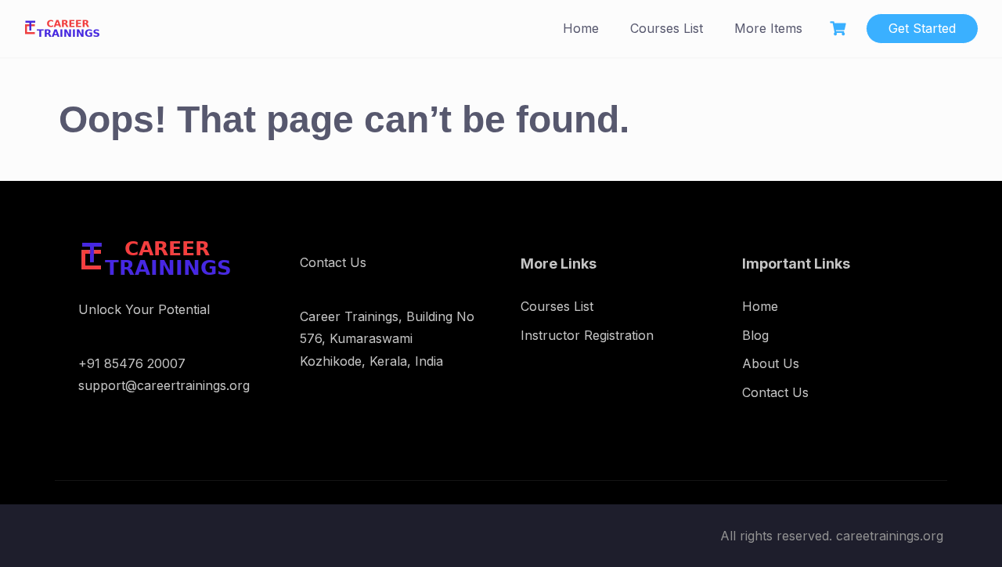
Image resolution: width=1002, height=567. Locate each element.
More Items (768, 28)
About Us (770, 363)
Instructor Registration (587, 335)
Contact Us (775, 392)
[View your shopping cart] (840, 28)
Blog (755, 335)
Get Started (922, 28)
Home (581, 28)
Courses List (666, 28)
